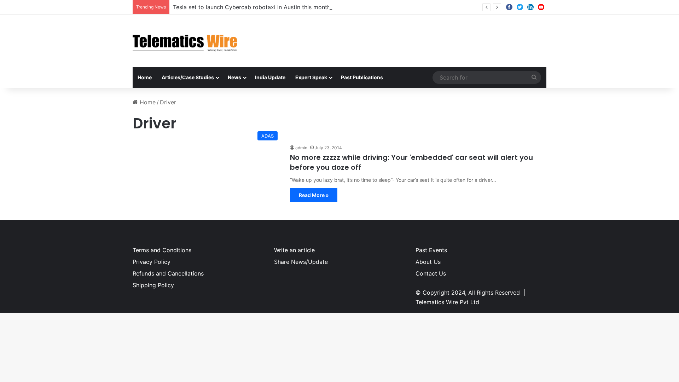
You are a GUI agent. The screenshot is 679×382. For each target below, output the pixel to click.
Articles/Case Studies (188, 77)
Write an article (294, 250)
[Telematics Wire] (185, 41)
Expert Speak (311, 77)
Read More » (314, 195)
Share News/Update (301, 261)
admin (301, 147)
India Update (270, 77)
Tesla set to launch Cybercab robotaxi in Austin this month (251, 7)
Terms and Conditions (162, 250)
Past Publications (362, 77)
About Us (428, 261)
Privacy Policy (151, 261)
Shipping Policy (153, 285)
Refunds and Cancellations (168, 273)
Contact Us (431, 273)
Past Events (431, 250)
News (234, 77)
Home (145, 77)
